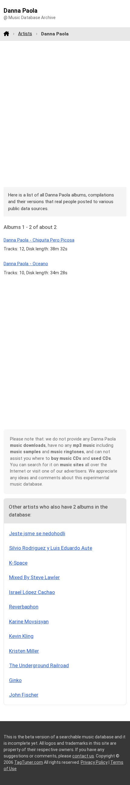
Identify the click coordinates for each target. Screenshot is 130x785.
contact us (83, 756)
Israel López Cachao (32, 592)
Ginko (15, 680)
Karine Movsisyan (29, 621)
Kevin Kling (21, 636)
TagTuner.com (28, 762)
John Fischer (23, 695)
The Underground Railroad (39, 665)
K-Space (18, 563)
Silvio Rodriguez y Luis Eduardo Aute (50, 548)
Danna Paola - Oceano (26, 263)
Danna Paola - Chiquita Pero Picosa (39, 240)
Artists (25, 33)
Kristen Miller (24, 651)
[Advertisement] (65, 114)
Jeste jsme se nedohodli (37, 533)
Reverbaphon (23, 607)
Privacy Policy (94, 762)
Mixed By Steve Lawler (34, 577)
